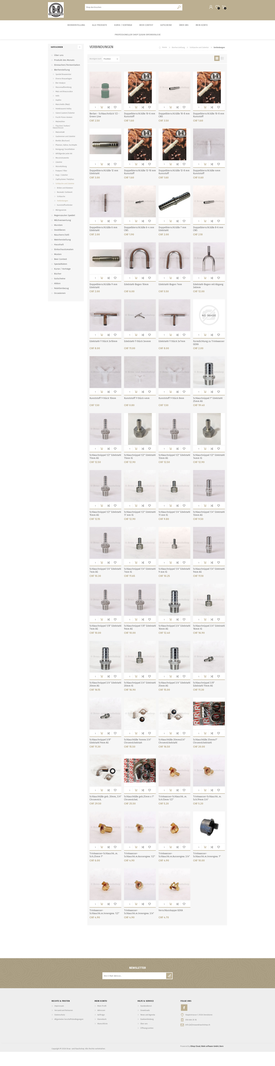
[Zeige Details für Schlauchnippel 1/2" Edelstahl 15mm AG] (105, 486)
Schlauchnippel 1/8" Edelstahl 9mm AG (140, 627)
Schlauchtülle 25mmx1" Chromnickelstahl (205, 741)
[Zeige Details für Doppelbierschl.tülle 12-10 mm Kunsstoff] (140, 144)
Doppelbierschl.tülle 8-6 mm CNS (208, 229)
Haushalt (59, 244)
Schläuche (61, 196)
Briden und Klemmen (65, 188)
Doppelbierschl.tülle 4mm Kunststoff (206, 172)
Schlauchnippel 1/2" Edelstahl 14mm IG (209, 456)
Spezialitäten (60, 264)
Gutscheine (59, 278)
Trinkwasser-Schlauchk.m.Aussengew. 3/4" (174, 855)
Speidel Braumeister (63, 74)
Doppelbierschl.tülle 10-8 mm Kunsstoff (208, 115)
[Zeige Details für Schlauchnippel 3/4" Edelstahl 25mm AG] (174, 656)
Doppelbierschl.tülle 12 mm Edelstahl (104, 172)
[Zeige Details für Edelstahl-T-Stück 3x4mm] (140, 315)
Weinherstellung (62, 239)
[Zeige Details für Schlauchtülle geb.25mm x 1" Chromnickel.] (140, 770)
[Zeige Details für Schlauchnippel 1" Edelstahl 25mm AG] (209, 372)
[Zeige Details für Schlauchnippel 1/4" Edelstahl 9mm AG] (209, 543)
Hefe (57, 96)
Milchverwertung (62, 220)
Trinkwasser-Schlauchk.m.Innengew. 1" (207, 855)
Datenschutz (59, 1015)
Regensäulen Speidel (64, 215)
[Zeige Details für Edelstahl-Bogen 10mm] (140, 258)
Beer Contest (60, 259)
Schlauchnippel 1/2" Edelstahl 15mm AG (105, 513)
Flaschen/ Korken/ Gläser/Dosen (61, 127)
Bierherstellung (178, 47)
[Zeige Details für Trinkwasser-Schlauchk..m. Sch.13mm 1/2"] (174, 770)
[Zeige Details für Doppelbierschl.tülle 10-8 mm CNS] (174, 87)
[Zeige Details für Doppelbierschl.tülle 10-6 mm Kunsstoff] (140, 87)
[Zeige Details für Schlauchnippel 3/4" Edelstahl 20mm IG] (140, 656)
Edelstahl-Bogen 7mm (170, 284)
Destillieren (59, 230)
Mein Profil (101, 1006)
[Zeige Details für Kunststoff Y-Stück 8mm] (174, 372)
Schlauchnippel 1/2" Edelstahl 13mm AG (174, 456)
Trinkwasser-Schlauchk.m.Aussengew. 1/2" (139, 855)
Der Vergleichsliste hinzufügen (108, 107)
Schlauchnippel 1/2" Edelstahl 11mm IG (140, 456)
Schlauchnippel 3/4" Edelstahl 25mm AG (174, 684)
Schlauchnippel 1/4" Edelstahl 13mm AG (209, 513)
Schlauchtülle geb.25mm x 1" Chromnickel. (139, 798)
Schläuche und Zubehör (199, 47)
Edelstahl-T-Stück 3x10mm (103, 341)
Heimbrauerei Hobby (63, 109)
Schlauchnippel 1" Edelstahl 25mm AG (207, 400)
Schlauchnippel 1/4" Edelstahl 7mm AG (105, 570)
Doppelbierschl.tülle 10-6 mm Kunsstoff (139, 115)
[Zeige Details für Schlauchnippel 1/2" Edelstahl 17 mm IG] (140, 486)
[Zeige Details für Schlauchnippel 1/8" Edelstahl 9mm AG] (140, 600)
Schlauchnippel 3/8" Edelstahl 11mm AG (204, 684)
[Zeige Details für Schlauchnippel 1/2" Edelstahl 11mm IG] (140, 429)
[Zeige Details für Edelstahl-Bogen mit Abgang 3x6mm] (209, 258)
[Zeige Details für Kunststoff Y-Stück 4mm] (140, 372)
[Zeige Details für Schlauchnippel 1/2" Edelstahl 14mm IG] (209, 429)
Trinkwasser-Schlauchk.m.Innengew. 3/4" (139, 912)
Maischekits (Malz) (63, 104)
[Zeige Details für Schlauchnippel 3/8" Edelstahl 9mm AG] (105, 713)
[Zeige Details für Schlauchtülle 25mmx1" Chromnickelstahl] (209, 713)
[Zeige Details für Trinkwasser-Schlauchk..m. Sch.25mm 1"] (105, 827)
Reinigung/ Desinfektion (65, 149)
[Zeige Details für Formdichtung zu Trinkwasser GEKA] (209, 315)
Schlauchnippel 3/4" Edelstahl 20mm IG (140, 684)
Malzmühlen (60, 122)
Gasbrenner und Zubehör (65, 136)
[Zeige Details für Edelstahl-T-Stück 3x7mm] (174, 315)
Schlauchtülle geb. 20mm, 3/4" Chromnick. (105, 798)
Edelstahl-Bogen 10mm (136, 284)
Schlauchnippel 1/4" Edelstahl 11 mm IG (174, 513)
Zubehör (59, 162)
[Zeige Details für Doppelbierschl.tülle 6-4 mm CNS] (140, 201)
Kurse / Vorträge (62, 269)
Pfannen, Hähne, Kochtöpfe (66, 145)
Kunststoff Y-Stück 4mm (137, 398)
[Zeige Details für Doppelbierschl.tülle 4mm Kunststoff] (209, 144)
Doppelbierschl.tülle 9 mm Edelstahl (103, 286)
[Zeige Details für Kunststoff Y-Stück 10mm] (105, 372)
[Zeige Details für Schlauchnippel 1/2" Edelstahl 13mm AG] (174, 429)
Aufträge (101, 1015)
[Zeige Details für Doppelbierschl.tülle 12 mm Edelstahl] (105, 144)
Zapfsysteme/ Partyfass (65, 179)
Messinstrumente (62, 158)
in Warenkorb (101, 107)
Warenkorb (224, 7)
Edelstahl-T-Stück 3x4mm (137, 341)
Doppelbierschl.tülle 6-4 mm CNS (139, 229)
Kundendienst (146, 1006)
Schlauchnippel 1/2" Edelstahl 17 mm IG (140, 513)
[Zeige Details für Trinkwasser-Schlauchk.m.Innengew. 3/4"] (140, 884)
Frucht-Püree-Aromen (64, 117)
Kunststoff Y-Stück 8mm (171, 398)
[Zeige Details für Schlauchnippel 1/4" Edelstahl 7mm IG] (140, 543)
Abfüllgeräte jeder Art (64, 154)
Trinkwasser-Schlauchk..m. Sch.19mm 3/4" (207, 798)
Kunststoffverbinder (64, 205)
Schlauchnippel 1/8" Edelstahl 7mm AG (105, 627)
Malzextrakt (60, 132)
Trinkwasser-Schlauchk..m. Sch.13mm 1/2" (173, 798)
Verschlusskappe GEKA (171, 910)
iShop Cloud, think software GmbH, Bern (206, 1046)
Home (164, 47)
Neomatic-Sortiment (64, 192)
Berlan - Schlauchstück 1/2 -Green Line (104, 115)
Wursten (58, 225)
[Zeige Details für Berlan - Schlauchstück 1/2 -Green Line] (105, 87)
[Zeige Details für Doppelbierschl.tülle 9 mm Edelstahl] (105, 258)
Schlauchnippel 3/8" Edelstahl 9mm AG (100, 741)
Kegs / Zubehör (62, 175)
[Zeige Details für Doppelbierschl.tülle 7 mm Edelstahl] (174, 201)
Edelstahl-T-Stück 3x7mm (172, 341)
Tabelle (217, 58)
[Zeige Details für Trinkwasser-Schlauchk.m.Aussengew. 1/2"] (140, 827)
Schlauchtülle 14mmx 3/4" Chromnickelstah (137, 741)
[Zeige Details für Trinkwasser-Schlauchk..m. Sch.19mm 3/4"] (209, 770)
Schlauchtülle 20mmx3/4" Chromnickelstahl (172, 741)
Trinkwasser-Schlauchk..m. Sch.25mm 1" (104, 855)
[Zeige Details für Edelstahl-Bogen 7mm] (174, 258)
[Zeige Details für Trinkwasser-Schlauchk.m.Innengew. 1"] (209, 827)
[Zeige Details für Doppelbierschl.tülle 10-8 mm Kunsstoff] (209, 87)
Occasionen (60, 293)
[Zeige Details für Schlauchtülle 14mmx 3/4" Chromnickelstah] (140, 713)
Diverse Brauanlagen (64, 79)
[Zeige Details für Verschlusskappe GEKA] (174, 884)
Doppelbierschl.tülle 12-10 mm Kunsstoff (140, 172)
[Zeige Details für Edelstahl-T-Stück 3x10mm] (105, 315)
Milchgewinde (61, 210)
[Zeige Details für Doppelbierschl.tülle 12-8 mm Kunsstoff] (174, 144)
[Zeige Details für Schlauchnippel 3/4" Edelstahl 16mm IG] (209, 600)
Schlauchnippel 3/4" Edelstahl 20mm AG (105, 684)
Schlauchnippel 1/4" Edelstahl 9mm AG (209, 570)
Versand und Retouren (63, 1010)
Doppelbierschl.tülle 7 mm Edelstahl (172, 229)
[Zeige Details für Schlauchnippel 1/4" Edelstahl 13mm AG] (209, 486)
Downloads (145, 1010)
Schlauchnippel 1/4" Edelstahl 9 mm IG (174, 570)
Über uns (58, 55)
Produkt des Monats (64, 60)
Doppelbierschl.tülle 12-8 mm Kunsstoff (174, 172)
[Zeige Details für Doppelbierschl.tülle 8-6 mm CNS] (209, 201)
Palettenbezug (61, 288)
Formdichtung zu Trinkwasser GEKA (208, 343)
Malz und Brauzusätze (64, 92)
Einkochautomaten (63, 249)
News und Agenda (147, 1015)
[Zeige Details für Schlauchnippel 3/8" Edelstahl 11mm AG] (209, 656)
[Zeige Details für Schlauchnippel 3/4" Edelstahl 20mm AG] (105, 656)
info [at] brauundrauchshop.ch (197, 1025)
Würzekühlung (61, 166)
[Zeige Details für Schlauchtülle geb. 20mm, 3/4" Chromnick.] (105, 770)
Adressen (101, 1010)
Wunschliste (115, 107)
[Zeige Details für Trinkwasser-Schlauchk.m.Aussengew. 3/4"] (174, 827)
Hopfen (58, 100)
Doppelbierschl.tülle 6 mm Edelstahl (103, 229)
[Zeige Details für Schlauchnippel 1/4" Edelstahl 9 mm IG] (174, 543)
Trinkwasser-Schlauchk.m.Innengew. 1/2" (104, 912)
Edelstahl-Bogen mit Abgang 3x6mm (208, 286)
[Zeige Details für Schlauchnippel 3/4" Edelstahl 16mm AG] (174, 600)
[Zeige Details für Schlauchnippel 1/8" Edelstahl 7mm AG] (105, 600)
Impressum (59, 1006)
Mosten (58, 254)
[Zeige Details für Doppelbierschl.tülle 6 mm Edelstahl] (105, 201)
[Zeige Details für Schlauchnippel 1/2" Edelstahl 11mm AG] (105, 429)
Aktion (57, 283)
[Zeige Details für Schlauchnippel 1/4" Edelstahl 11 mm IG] (174, 486)
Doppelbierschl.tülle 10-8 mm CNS (174, 115)
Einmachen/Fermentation (67, 65)
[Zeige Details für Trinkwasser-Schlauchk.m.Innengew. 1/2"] (105, 884)
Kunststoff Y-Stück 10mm (103, 398)
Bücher (57, 273)
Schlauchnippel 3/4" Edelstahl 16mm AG (174, 627)
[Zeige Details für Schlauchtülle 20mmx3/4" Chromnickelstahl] (174, 713)
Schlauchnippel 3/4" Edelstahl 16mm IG (209, 627)
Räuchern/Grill (61, 235)
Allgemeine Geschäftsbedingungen (68, 1019)
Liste (222, 58)
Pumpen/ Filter (61, 171)
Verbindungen (62, 201)
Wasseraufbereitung (63, 87)
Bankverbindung (147, 1019)
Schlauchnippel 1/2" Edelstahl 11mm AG (105, 456)
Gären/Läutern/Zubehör (65, 113)
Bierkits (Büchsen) (63, 141)
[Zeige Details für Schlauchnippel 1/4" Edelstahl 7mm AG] (105, 543)
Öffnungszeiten (146, 1028)
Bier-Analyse (60, 83)
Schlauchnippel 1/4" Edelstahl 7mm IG (140, 570)
